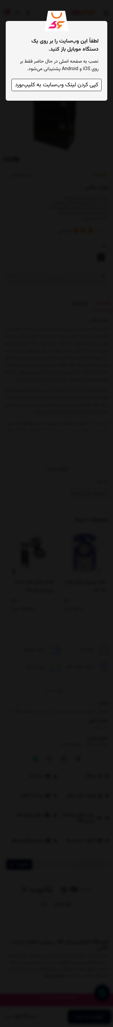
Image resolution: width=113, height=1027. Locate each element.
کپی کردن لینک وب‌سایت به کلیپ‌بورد (56, 85)
